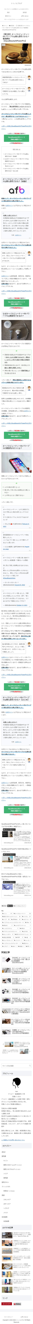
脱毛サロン (5, 1182)
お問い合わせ (24, 1317)
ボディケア (7, 1204)
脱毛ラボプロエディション (12, 1169)
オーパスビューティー (20, 906)
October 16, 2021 (22, 605)
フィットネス (6, 1186)
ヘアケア (6, 1208)
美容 (3, 1195)
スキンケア (7, 1199)
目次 (14, 149)
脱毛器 (4, 906)
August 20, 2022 (20, 585)
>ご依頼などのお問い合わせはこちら (13, 1140)
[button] (30, 1065)
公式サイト (9, 205)
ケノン (6, 1160)
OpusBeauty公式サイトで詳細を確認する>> (16, 138)
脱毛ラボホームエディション (13, 1165)
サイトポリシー (8, 1317)
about (3, 1152)
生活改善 (4, 1217)
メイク (6, 1212)
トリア (6, 1173)
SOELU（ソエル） (9, 1191)
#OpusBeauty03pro (9, 578)
